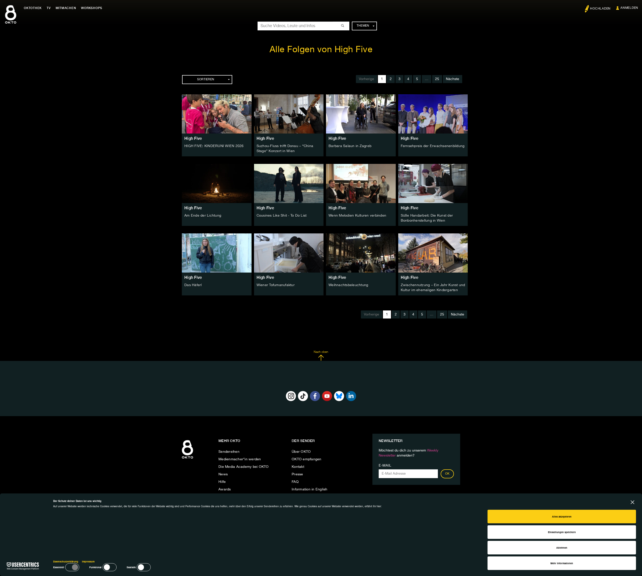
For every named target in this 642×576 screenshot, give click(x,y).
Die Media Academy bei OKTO (243, 467)
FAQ (295, 482)
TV (49, 8)
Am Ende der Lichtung (202, 215)
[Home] (187, 459)
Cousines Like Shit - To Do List (282, 215)
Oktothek (33, 8)
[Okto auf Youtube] (327, 396)
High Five (193, 138)
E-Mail (385, 465)
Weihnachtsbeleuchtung (348, 285)
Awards (224, 489)
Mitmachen (66, 8)
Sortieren (205, 79)
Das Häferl (193, 285)
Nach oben (321, 352)
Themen (363, 25)
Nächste (452, 79)
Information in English (310, 489)
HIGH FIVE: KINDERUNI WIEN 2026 (214, 146)
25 (437, 79)
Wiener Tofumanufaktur (276, 285)
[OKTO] (10, 19)
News (223, 474)
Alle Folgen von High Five (321, 49)
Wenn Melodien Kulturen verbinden (357, 215)
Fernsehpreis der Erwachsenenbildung (433, 146)
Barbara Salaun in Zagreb (350, 146)
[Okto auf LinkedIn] (351, 396)
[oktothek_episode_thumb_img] (217, 114)
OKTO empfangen (307, 459)
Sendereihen (228, 452)
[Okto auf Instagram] (291, 396)
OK (447, 473)
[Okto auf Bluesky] (339, 396)
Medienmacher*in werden (239, 459)
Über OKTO (301, 452)
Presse (297, 474)
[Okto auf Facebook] (315, 396)
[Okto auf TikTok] (303, 396)
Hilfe (222, 482)
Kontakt (298, 467)
